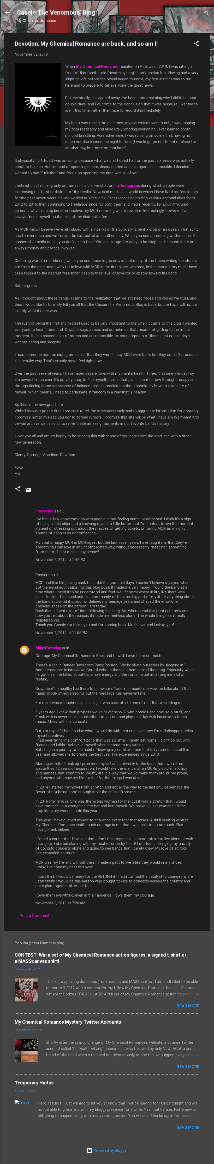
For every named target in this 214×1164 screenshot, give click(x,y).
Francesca (44, 511)
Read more (188, 1006)
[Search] (207, 14)
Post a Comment (34, 915)
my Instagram (126, 185)
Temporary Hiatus (34, 1082)
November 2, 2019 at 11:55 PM (61, 632)
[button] (196, 44)
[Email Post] (28, 491)
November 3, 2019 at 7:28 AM (60, 903)
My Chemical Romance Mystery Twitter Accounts (68, 1022)
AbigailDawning (48, 648)
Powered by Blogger (110, 1150)
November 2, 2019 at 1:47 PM (60, 559)
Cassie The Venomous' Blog (56, 12)
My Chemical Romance (97, 66)
